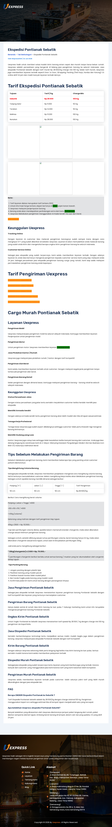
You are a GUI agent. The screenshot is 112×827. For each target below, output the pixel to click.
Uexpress (56, 822)
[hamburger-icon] (78, 6)
